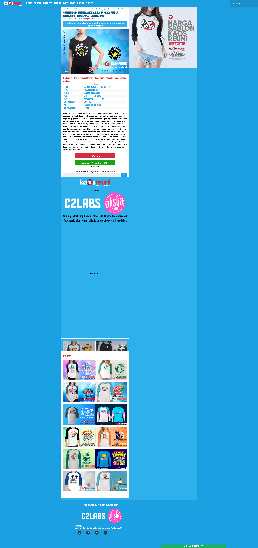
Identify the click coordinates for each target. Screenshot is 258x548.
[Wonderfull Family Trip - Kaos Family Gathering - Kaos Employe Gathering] (79, 437)
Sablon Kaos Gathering (98, 9)
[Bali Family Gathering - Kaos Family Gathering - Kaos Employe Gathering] (79, 392)
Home (63, 9)
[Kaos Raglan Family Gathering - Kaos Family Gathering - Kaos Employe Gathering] (111, 370)
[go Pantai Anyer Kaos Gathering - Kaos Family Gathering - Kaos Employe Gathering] (111, 392)
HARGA (95, 155)
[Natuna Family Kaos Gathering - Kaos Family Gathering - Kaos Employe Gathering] (79, 481)
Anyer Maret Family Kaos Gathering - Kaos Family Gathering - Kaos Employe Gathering (98, 492)
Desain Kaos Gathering (73, 9)
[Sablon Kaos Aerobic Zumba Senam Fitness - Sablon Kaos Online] (111, 414)
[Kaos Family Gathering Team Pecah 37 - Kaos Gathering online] (111, 459)
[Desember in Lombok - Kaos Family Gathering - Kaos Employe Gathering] (111, 437)
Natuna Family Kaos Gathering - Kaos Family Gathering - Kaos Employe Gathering (66, 492)
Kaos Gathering (85, 9)
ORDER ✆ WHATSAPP (95, 162)
